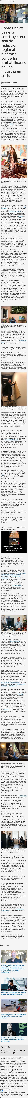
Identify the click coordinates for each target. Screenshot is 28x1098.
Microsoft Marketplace (6, 1083)
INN (3, 475)
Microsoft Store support (19, 1063)
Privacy (12, 1094)
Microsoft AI (3, 1075)
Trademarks (5, 1095)
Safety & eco (12, 1095)
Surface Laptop (10, 1057)
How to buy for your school (13, 1071)
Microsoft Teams (15, 641)
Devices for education (18, 1068)
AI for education (8, 1074)
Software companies (17, 1083)
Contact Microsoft (4, 1094)
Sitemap (23, 1092)
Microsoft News (16, 585)
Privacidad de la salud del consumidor (10, 1092)
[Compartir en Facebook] (14, 1050)
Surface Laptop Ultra (20, 1057)
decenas (20, 216)
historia (6, 709)
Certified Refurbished (18, 1064)
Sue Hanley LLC (13, 686)
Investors (13, 1086)
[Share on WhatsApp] (14, 1053)
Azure (25, 1078)
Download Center (8, 1063)
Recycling (18, 1095)
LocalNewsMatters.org (11, 439)
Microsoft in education (6, 1068)
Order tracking (8, 1064)
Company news (21, 1085)
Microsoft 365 (4, 1077)
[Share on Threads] (24, 1050)
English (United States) (6, 1089)
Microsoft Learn (15, 1080)
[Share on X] (17, 1050)
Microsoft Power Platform (15, 1077)
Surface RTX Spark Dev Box (7, 1058)
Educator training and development (12, 1071)
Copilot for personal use (14, 1060)
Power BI (20, 694)
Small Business (20, 1078)
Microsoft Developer (5, 1080)
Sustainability (15, 1088)
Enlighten (20, 684)
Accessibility (8, 1088)
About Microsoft (12, 1085)
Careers (6, 1085)
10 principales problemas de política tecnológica (13, 574)
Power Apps (23, 796)
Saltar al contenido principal (7, 1)
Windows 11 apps (15, 1061)
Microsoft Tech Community (17, 1081)
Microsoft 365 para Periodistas (10, 682)
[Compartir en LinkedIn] (21, 1050)
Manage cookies (18, 1094)
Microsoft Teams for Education (8, 1069)
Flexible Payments (18, 1066)
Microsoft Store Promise (6, 1066)
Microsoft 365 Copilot (9, 1078)
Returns (2, 1064)
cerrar (11, 124)
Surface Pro (3, 1057)
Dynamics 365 (21, 1075)
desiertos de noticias (15, 211)
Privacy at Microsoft (5, 1086)
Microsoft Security (12, 1075)
